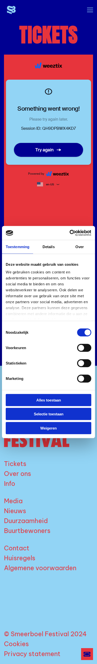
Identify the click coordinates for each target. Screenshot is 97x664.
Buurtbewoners (27, 531)
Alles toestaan (48, 400)
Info (9, 484)
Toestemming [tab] (17, 246)
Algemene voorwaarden (40, 568)
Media (13, 501)
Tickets (15, 464)
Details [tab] (49, 246)
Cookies (16, 644)
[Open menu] (88, 10)
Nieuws (15, 511)
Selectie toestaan (48, 414)
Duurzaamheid (26, 521)
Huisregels (19, 558)
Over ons (17, 474)
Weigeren (48, 428)
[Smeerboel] (22, 9)
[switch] (84, 348)
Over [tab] (79, 246)
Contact (16, 548)
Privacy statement (32, 654)
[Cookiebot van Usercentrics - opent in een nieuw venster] (69, 233)
